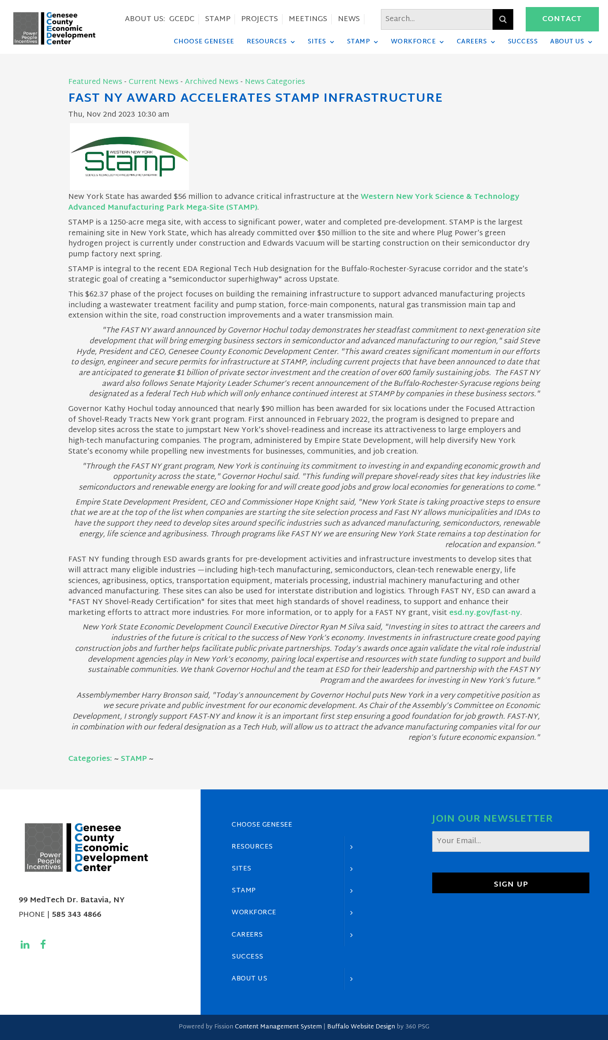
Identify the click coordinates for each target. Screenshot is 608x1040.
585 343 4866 (76, 915)
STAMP (217, 19)
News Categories (275, 82)
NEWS (349, 19)
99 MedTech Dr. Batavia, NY (71, 900)
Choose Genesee (204, 42)
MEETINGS (308, 19)
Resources (267, 42)
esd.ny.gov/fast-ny (484, 613)
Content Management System (278, 1027)
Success (523, 42)
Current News (153, 82)
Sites (317, 42)
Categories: (90, 759)
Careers (472, 42)
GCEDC (181, 19)
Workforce (413, 42)
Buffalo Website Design (361, 1027)
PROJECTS (259, 19)
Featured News (95, 82)
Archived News (211, 82)
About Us (567, 42)
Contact (562, 19)
